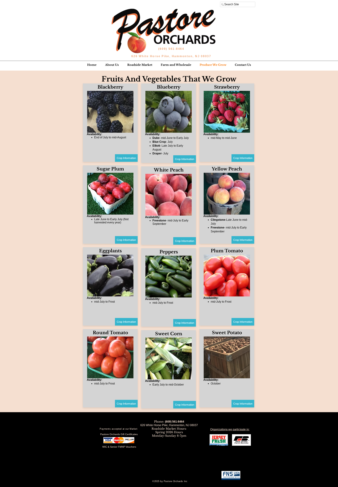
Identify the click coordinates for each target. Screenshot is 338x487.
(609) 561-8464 (171, 48)
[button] (112, 65)
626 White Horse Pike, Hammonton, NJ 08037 (171, 56)
